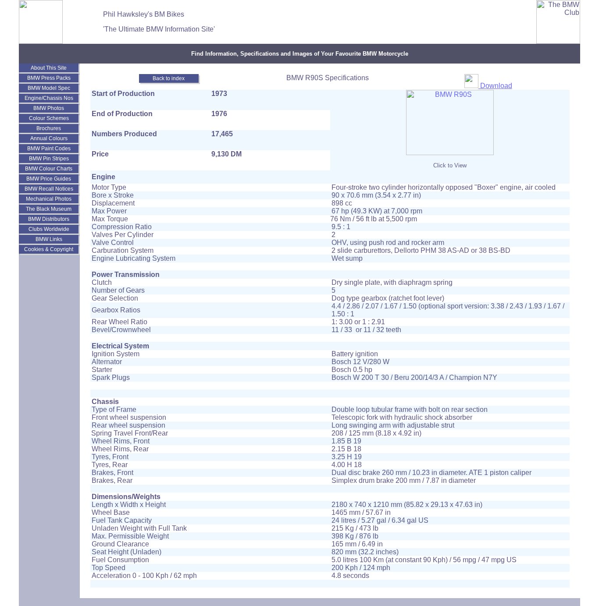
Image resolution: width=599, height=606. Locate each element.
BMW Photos (48, 108)
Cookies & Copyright (48, 249)
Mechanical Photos (48, 199)
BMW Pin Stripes (49, 159)
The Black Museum (48, 209)
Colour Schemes (49, 118)
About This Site (49, 68)
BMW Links (49, 239)
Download (495, 85)
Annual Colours (49, 138)
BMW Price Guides (48, 179)
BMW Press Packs (49, 78)
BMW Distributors (48, 219)
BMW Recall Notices (49, 189)
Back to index (169, 78)
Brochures (48, 128)
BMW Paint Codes (49, 148)
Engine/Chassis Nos (49, 98)
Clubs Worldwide (49, 229)
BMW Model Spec (49, 88)
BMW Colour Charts (48, 169)
